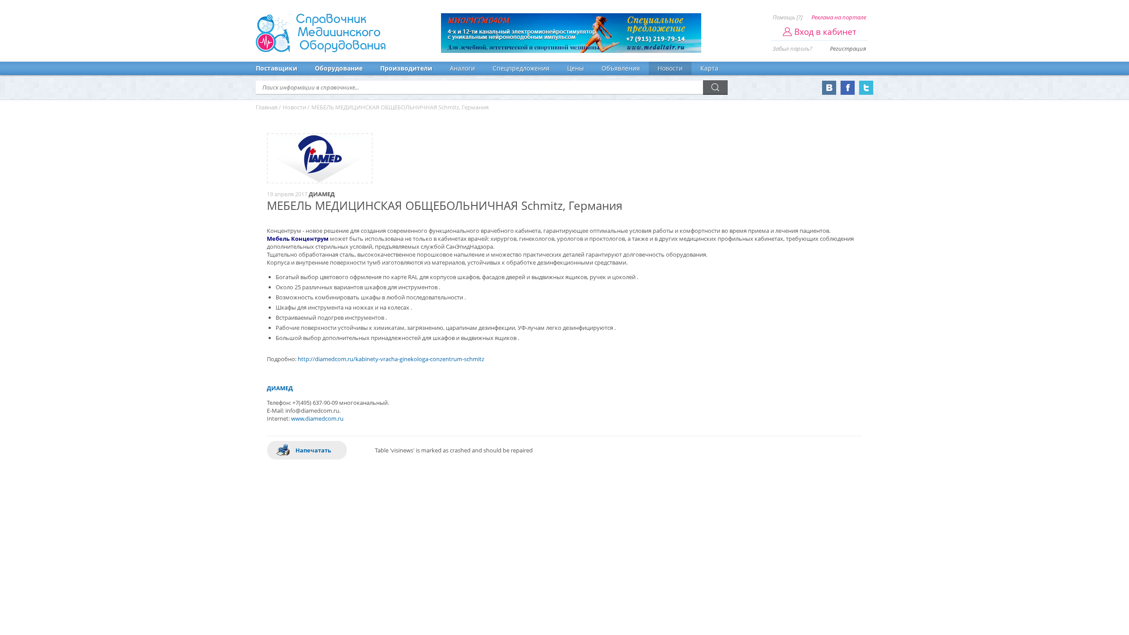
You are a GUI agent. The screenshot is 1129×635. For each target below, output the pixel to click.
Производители (406, 68)
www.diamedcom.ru (317, 418)
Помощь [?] (788, 17)
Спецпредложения (521, 68)
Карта (709, 68)
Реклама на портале (838, 17)
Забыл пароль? (792, 48)
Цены (575, 68)
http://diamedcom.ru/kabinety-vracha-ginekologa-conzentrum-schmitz (391, 359)
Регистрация (848, 48)
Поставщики (276, 68)
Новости (670, 68)
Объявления (621, 68)
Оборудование (339, 68)
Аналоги (462, 68)
